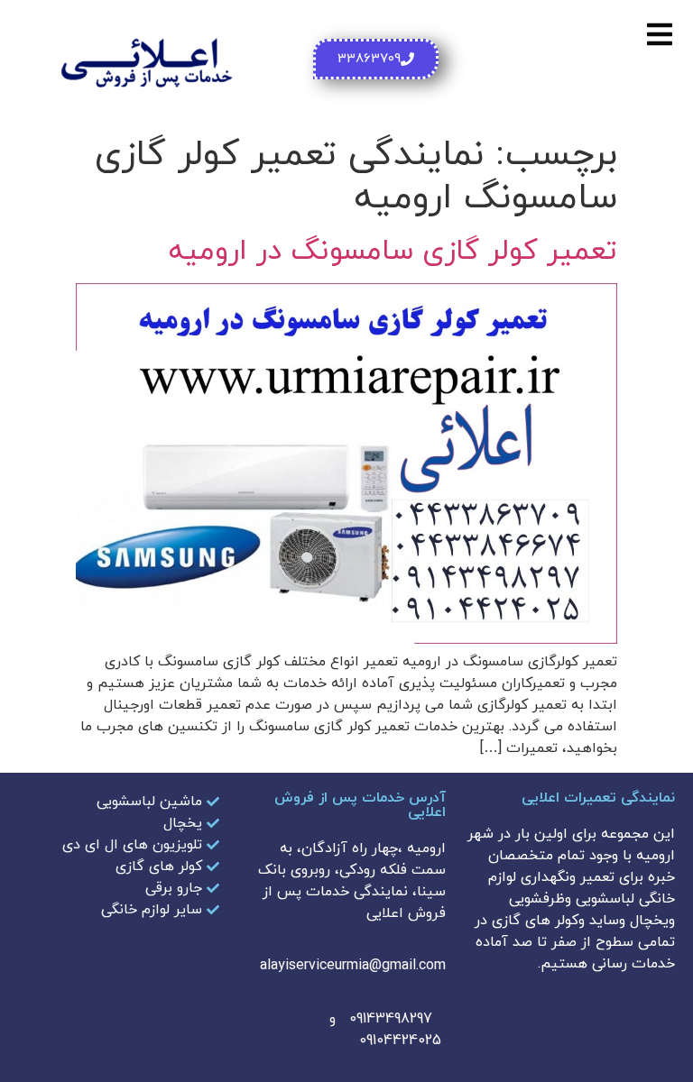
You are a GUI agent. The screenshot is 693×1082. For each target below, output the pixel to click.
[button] (659, 34)
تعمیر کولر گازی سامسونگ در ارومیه (393, 251)
